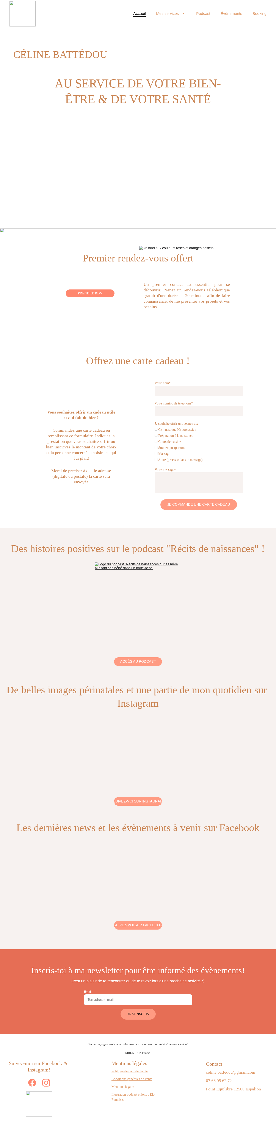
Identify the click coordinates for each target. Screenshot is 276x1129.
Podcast (203, 13)
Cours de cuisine (169, 441)
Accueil (139, 13)
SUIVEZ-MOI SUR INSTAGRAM (138, 801)
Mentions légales (122, 1087)
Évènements (231, 13)
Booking (259, 13)
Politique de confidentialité (129, 1071)
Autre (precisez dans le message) (179, 460)
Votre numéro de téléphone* (174, 403)
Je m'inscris (138, 1014)
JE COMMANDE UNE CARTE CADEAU (198, 504)
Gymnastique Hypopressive (176, 429)
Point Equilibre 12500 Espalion (233, 1089)
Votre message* (165, 469)
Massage (163, 454)
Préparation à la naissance (175, 435)
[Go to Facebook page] (34, 1083)
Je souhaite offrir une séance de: (176, 423)
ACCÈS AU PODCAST (138, 661)
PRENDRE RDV (90, 293)
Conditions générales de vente (131, 1079)
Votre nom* (163, 383)
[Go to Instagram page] (46, 1083)
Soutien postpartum (171, 447)
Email (87, 991)
